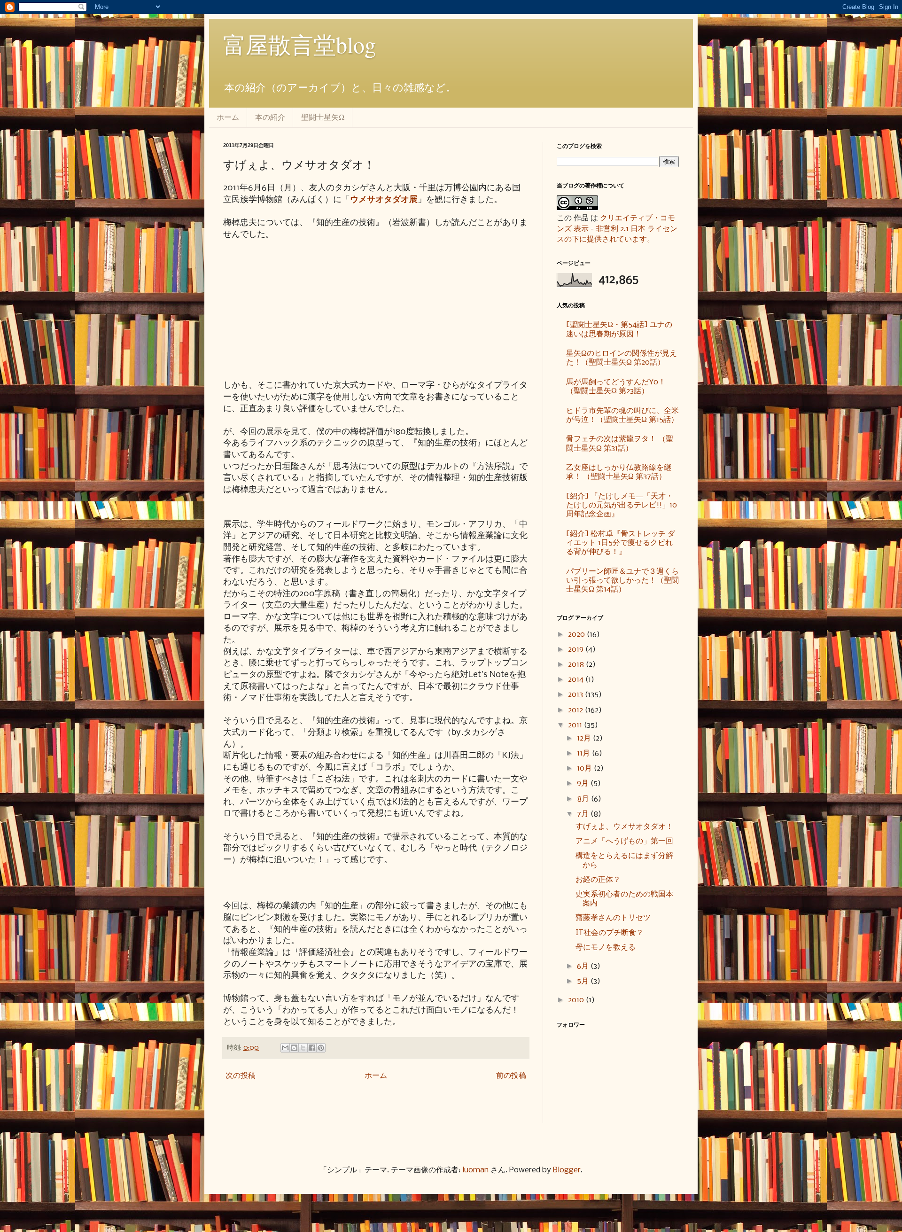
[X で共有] (303, 1048)
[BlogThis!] (294, 1048)
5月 (584, 981)
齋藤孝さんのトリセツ (613, 917)
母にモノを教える (605, 947)
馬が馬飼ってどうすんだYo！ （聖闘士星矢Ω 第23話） (616, 387)
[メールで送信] (285, 1048)
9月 (584, 783)
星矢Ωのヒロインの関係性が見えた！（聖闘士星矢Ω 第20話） (621, 358)
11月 (584, 753)
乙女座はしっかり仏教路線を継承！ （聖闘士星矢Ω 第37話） (618, 472)
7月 (584, 814)
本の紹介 (270, 117)
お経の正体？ (598, 879)
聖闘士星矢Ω (322, 117)
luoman (475, 1170)
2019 (576, 649)
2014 (576, 679)
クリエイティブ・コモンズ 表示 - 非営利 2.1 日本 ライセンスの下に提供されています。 (617, 229)
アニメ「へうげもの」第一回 (624, 841)
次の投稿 (241, 1075)
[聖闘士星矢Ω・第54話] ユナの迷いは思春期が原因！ (619, 329)
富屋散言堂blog (299, 44)
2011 (576, 725)
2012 (576, 710)
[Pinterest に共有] (321, 1048)
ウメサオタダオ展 (384, 199)
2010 (577, 1000)
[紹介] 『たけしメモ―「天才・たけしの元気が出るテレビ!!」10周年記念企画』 (621, 505)
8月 (584, 799)
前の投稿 (511, 1075)
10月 (585, 768)
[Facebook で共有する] (312, 1048)
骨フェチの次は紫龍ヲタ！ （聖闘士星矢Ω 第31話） (619, 443)
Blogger (567, 1170)
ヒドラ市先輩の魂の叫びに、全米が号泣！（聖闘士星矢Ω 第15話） (622, 415)
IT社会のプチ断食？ (609, 932)
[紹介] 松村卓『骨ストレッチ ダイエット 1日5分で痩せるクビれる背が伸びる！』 (620, 543)
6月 (584, 966)
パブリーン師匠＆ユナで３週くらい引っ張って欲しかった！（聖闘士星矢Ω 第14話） (622, 580)
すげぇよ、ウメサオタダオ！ (624, 826)
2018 (577, 664)
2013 (576, 694)
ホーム (228, 117)
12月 (585, 738)
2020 (577, 634)
